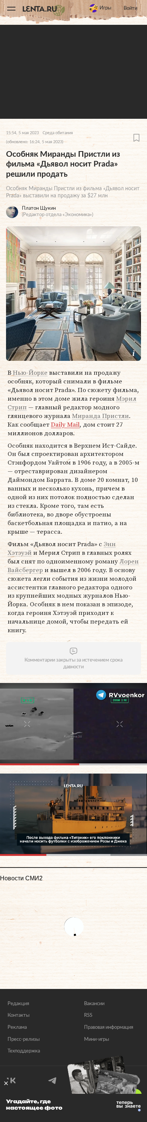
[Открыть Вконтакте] (11, 1081)
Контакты (18, 1015)
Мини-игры (96, 1039)
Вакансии (94, 1003)
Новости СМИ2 (21, 878)
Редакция (18, 1003)
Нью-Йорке (30, 372)
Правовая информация (108, 1027)
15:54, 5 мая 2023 (22, 133)
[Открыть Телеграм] (52, 1081)
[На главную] (43, 8)
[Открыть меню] (11, 8)
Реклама (17, 1027)
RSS (88, 1015)
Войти (130, 8)
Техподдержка (24, 1051)
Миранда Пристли (100, 415)
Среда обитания (58, 133)
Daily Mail (65, 424)
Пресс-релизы (24, 1039)
